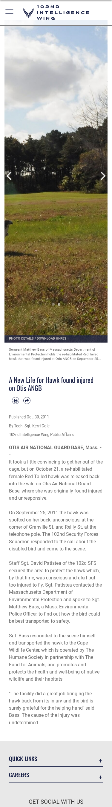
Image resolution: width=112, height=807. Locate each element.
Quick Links (23, 758)
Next (102, 176)
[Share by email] (26, 400)
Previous (9, 176)
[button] (9, 12)
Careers (19, 774)
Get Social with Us (56, 801)
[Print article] (15, 400)
